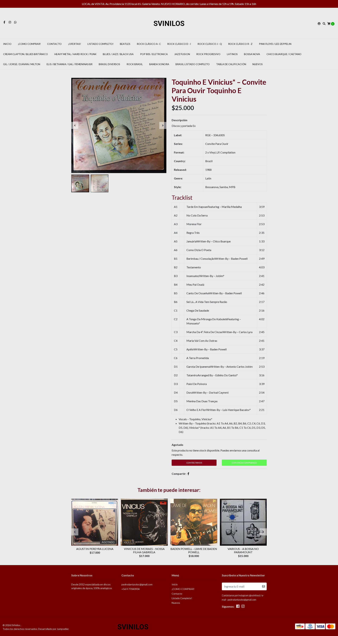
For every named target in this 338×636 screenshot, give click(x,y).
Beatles (125, 43)
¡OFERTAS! (74, 43)
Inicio (7, 43)
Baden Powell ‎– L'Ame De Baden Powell (193, 550)
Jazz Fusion (182, 54)
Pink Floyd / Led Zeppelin (275, 43)
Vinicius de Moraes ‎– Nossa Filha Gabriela (144, 550)
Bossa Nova (252, 54)
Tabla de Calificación (231, 64)
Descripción (179, 120)
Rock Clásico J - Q (210, 43)
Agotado (177, 444)
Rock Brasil (135, 64)
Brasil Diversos (109, 64)
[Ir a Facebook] (4, 22)
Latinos (232, 54)
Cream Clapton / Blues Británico (25, 54)
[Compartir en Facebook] (188, 473)
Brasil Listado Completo (193, 64)
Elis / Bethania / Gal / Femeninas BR (69, 64)
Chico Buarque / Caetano (284, 54)
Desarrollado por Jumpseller (53, 628)
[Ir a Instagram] (10, 22)
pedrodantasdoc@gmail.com (136, 584)
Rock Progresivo (208, 54)
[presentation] (74, 125)
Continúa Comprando (244, 462)
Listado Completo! (100, 43)
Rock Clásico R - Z (240, 43)
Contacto (54, 43)
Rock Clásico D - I (179, 43)
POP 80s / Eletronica (154, 54)
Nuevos (257, 64)
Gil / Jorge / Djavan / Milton (21, 64)
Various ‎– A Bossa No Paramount (243, 550)
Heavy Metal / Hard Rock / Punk (75, 54)
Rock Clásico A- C (149, 43)
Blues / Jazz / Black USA (118, 54)
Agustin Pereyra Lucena (94, 548)
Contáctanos (194, 462)
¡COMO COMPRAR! (29, 43)
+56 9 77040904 (130, 588)
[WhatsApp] (15, 22)
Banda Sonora (159, 64)
